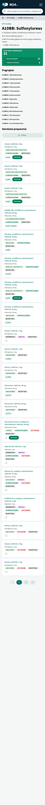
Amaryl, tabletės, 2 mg (13, 188)
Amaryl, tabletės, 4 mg (13, 166)
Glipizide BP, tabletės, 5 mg (15, 446)
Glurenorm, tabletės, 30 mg (15, 385)
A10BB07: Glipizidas (9, 99)
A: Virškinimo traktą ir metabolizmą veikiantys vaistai (21, 32)
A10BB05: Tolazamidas (11, 91)
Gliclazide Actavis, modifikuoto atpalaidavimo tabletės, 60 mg (16, 423)
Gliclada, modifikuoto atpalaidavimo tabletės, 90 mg (19, 308)
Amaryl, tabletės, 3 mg (13, 144)
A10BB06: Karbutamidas (11, 95)
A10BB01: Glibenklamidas (12, 75)
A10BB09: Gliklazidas (10, 107)
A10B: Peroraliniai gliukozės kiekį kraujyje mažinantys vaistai (21, 40)
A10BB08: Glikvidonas (10, 103)
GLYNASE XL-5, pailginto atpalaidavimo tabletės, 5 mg (19, 499)
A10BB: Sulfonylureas (11, 45)
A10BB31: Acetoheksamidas (12, 123)
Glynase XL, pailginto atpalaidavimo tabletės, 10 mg (18, 472)
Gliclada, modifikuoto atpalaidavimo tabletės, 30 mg (19, 235)
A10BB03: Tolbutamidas (11, 83)
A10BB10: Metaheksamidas (12, 111)
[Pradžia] (3, 18)
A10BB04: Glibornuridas (11, 87)
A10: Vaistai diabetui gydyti (12, 36)
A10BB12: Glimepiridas (10, 119)
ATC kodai (11, 18)
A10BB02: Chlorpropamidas (12, 79)
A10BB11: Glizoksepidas (11, 115)
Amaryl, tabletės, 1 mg (13, 331)
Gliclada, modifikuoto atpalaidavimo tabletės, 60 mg (19, 259)
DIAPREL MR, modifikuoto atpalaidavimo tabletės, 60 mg (20, 211)
